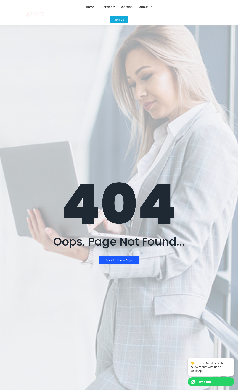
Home (90, 7)
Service (107, 7)
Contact (126, 7)
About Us (145, 7)
